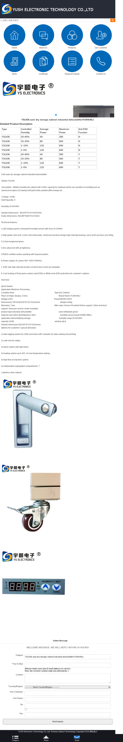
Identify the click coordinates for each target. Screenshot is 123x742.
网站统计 (93, 731)
